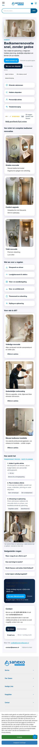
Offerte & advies (12, 354)
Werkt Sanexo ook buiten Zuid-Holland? (16, 571)
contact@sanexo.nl (12, 654)
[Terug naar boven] (33, 737)
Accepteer (19, 737)
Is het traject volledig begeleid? (16, 578)
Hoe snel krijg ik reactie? (14, 564)
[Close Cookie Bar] (37, 715)
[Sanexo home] (15, 670)
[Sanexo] (17, 3)
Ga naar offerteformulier (16, 601)
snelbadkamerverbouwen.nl (20, 650)
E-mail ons (11, 642)
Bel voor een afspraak (13, 66)
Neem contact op (11, 60)
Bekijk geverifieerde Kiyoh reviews (16, 121)
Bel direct (11, 636)
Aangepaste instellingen (19, 743)
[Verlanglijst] (32, 3)
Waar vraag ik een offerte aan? (16, 558)
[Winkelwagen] (35, 3)
